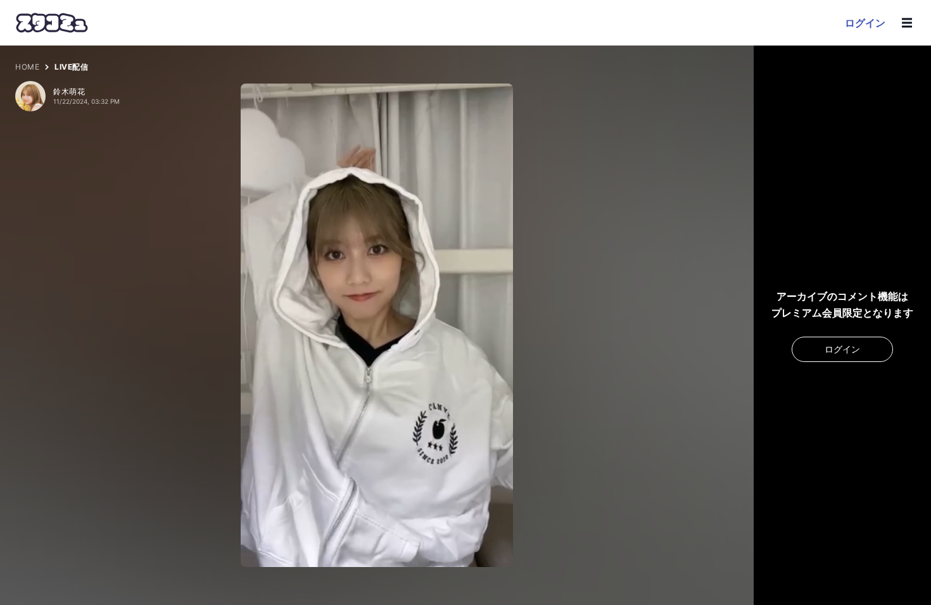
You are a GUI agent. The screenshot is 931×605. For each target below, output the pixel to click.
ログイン (865, 22)
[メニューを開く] (907, 23)
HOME (27, 67)
